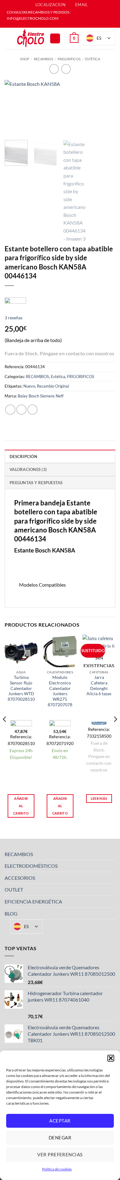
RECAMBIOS (43, 59)
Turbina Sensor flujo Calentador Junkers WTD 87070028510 (21, 688)
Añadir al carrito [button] (21, 805)
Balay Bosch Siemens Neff (40, 395)
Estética (92, 59)
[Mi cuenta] (55, 39)
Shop (24, 59)
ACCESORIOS (20, 878)
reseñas (13, 317)
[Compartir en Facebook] (21, 410)
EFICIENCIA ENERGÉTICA (33, 901)
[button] (111, 1058)
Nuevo (29, 386)
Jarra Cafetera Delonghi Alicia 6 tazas (98, 685)
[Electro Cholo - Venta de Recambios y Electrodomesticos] (31, 38)
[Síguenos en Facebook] (57, 24)
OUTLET (14, 889)
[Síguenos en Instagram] (63, 24)
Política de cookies (57, 1169)
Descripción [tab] (23, 456)
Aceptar (59, 1120)
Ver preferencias (59, 1154)
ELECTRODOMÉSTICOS (31, 866)
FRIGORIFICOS (69, 59)
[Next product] (54, 69)
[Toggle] (111, 854)
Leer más (99, 798)
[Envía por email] (32, 410)
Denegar (60, 1137)
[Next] (105, 108)
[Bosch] (15, 300)
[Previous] (14, 108)
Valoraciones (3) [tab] (28, 469)
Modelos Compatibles (42, 585)
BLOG (11, 913)
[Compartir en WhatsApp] (10, 410)
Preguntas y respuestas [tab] (36, 482)
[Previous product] (66, 69)
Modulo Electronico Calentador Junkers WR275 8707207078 (60, 691)
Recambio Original (53, 386)
